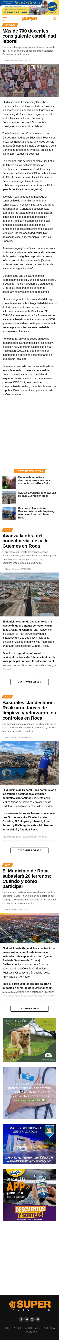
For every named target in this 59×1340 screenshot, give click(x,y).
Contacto (31, 1332)
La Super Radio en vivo (26, 1328)
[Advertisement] (29, 436)
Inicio (6, 1328)
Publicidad (49, 1328)
